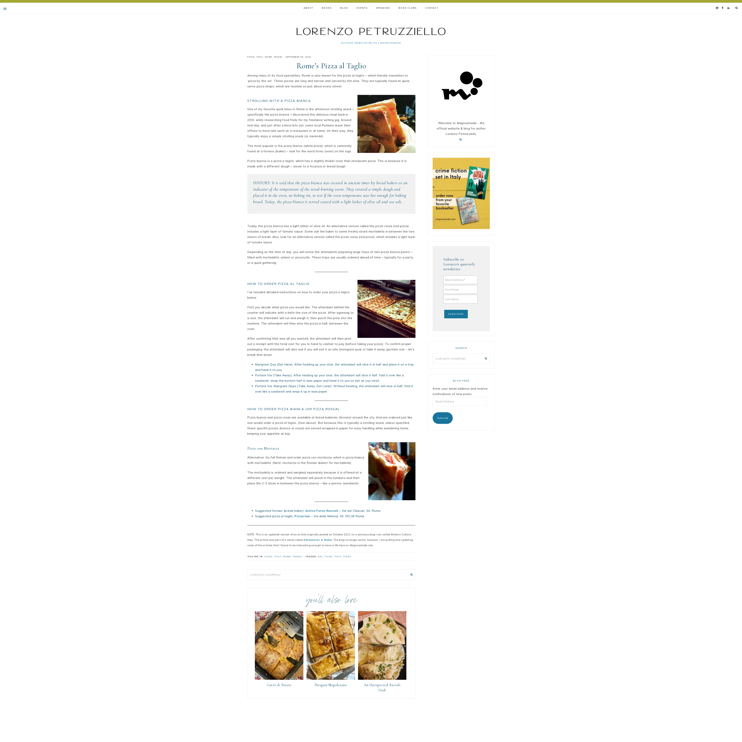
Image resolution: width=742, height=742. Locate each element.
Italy (259, 57)
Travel (278, 57)
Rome (268, 57)
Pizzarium (302, 516)
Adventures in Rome (318, 539)
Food (251, 57)
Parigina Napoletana (331, 685)
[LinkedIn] (729, 3)
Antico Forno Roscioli (321, 511)
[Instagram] (717, 3)
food (328, 556)
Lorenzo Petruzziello (371, 31)
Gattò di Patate (279, 685)
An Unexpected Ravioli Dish (382, 687)
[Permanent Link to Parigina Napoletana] (330, 679)
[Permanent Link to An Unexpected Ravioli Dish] (382, 679)
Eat (320, 556)
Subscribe (442, 418)
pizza (347, 556)
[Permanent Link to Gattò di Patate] (279, 679)
